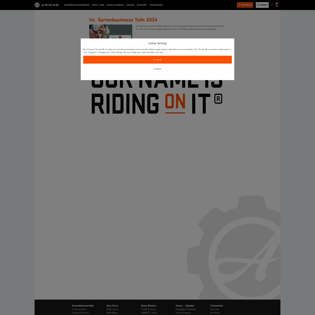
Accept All (157, 59)
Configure (157, 69)
